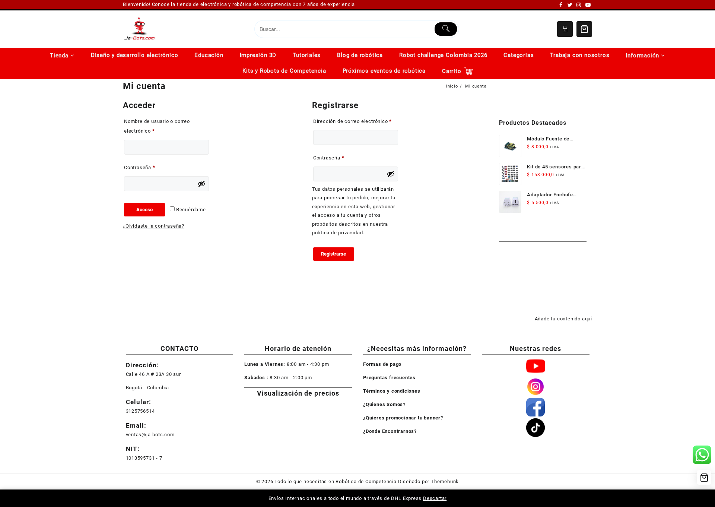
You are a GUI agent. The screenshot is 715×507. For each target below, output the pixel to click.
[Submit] (446, 29)
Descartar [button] (435, 498)
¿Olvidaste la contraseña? (153, 226)
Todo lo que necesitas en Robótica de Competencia (335, 481)
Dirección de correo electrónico (355, 121)
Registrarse (333, 254)
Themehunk (445, 481)
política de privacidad (337, 232)
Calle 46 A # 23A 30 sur (153, 374)
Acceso (144, 209)
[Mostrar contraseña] (201, 184)
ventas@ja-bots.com (150, 434)
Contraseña (152, 167)
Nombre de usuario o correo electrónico (157, 126)
